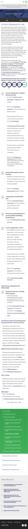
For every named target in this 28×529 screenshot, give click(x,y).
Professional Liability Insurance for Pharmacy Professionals (12, 501)
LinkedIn (25, 525)
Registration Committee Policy (11, 510)
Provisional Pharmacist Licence (13, 448)
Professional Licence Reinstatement (11, 460)
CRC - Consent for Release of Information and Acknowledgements (15, 506)
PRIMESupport (11, 371)
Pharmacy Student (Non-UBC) (13, 445)
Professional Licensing (14, 158)
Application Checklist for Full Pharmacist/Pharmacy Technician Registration (12, 496)
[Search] (23, 2)
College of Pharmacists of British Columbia (2, 1)
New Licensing (6, 411)
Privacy (3, 522)
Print (7, 20)
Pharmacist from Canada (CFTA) (14, 420)
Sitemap (10, 522)
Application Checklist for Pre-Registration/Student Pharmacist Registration (12, 490)
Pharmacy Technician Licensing (12, 451)
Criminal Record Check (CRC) (16, 126)
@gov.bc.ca (18, 371)
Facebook (23, 525)
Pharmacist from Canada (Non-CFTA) (13, 423)
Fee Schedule (15, 121)
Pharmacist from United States (13, 426)
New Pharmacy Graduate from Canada (10, 73)
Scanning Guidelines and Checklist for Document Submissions (13, 485)
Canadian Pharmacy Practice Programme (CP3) (16, 313)
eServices (18, 99)
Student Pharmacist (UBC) (12, 433)
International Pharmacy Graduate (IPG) (14, 430)
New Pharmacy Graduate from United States (13, 441)
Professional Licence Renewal (9, 456)
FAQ (10, 394)
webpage (13, 369)
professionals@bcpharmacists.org (13, 399)
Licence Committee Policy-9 (12, 68)
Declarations (17, 386)
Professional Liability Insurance (15, 278)
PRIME (20, 357)
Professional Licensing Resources (10, 469)
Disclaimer (17, 522)
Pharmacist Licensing (9, 417)
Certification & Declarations (9, 465)
